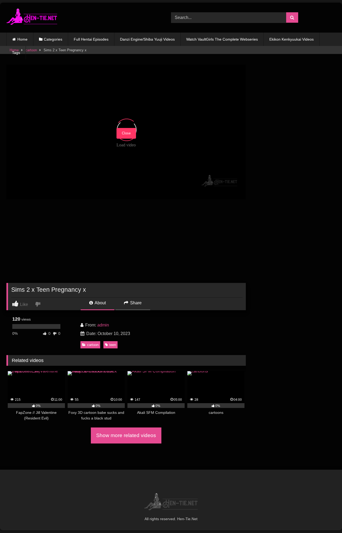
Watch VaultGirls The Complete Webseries (222, 39)
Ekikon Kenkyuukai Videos (291, 39)
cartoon (93, 345)
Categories (53, 39)
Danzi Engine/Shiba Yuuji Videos (147, 39)
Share (135, 303)
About (100, 303)
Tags (16, 52)
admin (103, 325)
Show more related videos (126, 435)
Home (22, 39)
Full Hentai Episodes (91, 39)
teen (112, 345)
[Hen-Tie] (31, 18)
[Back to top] (325, 517)
